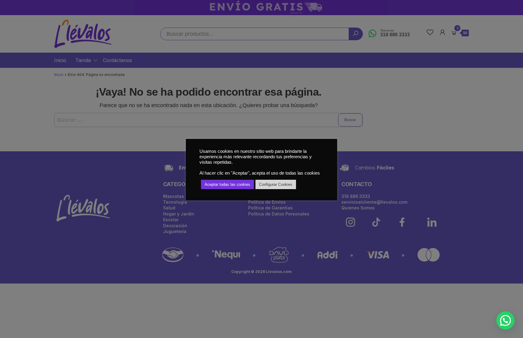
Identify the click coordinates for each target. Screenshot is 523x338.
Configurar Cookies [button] (275, 184)
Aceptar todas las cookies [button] (227, 184)
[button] (505, 320)
